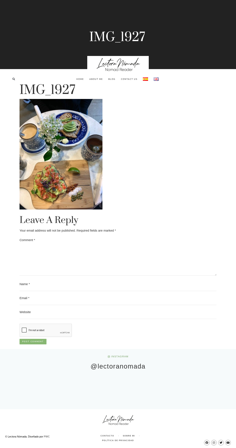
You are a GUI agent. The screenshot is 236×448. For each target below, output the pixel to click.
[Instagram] (214, 442)
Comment (27, 240)
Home (80, 79)
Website (25, 312)
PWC (47, 436)
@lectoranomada (118, 366)
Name (25, 284)
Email (24, 298)
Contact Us (129, 79)
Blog (111, 79)
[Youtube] (228, 442)
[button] (14, 79)
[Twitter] (221, 442)
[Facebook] (207, 442)
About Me (96, 79)
